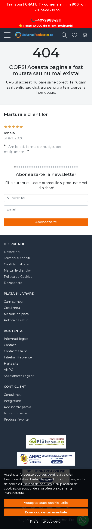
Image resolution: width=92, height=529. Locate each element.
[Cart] (84, 35)
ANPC (8, 370)
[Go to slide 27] (70, 167)
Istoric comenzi (15, 413)
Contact (10, 345)
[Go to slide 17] (49, 167)
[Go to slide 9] (32, 167)
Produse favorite (16, 419)
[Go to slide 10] (34, 167)
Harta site (11, 363)
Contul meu (13, 395)
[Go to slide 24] (64, 167)
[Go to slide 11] (36, 167)
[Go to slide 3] (19, 167)
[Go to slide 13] (40, 167)
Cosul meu (12, 308)
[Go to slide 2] (17, 167)
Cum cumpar (14, 302)
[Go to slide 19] (53, 167)
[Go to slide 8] (30, 167)
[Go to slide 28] (72, 167)
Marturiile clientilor (17, 270)
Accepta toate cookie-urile (46, 503)
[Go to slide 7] (27, 167)
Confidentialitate (16, 264)
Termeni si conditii (17, 258)
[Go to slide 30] (77, 167)
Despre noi (12, 252)
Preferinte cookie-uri (46, 521)
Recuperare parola (17, 407)
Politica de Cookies (18, 277)
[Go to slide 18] (51, 167)
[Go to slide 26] (68, 167)
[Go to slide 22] (60, 167)
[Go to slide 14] (42, 167)
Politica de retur (16, 320)
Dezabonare (13, 283)
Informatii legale (16, 339)
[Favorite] (74, 35)
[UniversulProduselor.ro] (32, 35)
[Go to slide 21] (57, 167)
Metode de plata (16, 314)
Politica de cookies (37, 484)
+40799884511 (48, 20)
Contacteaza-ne (16, 351)
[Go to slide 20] (55, 167)
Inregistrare (12, 401)
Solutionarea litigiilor (19, 376)
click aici (39, 87)
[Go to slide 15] (45, 167)
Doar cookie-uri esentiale (46, 512)
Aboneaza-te (46, 222)
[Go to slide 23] (62, 167)
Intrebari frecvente (18, 357)
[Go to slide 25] (66, 167)
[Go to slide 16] (47, 167)
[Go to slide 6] (25, 167)
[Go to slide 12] (38, 167)
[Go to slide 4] (21, 167)
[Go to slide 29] (75, 167)
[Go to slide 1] (15, 167)
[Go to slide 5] (23, 167)
